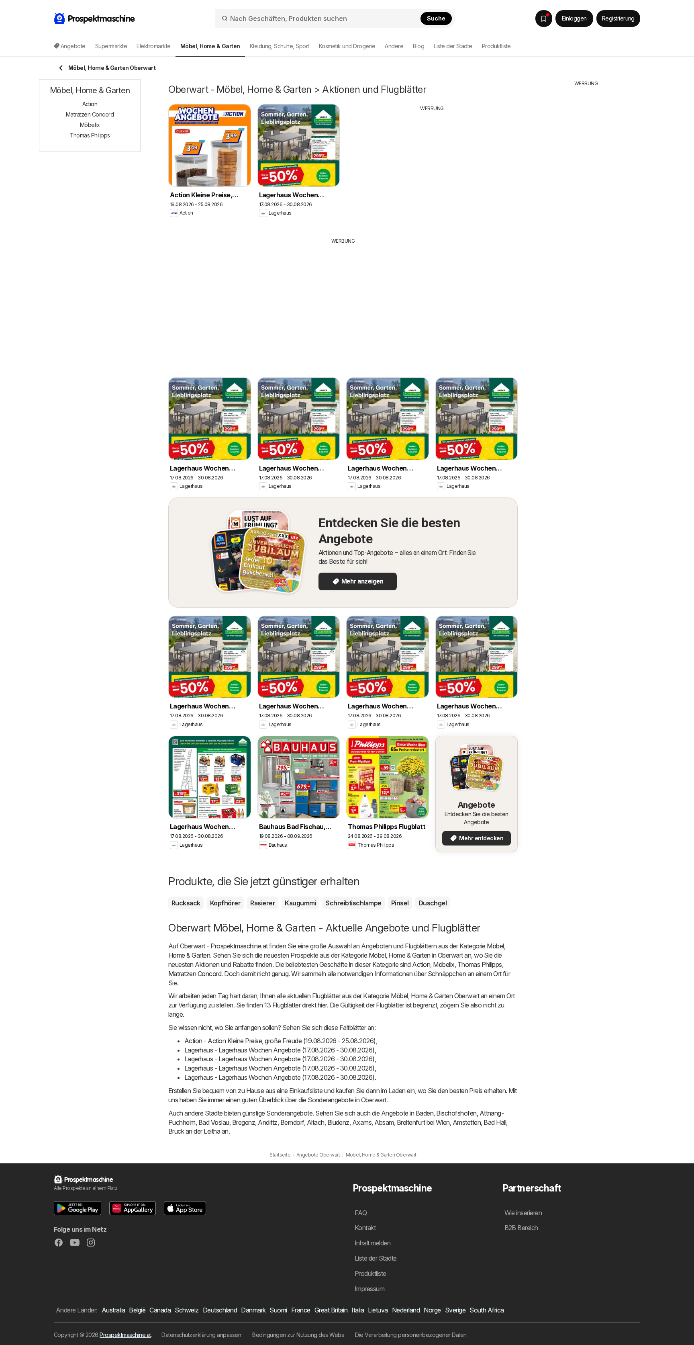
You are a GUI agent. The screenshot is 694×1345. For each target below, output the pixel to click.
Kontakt (365, 1228)
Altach (316, 1122)
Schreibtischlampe (353, 903)
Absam (384, 1122)
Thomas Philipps (479, 964)
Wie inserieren (523, 1213)
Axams (361, 1122)
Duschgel (432, 903)
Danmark (253, 1310)
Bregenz (243, 1122)
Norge (432, 1310)
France (300, 1310)
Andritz (267, 1122)
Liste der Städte (453, 46)
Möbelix (443, 964)
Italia (357, 1310)
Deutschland (220, 1310)
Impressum (369, 1289)
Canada (160, 1310)
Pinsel (400, 903)
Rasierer (262, 903)
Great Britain (330, 1310)
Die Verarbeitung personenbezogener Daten (411, 1334)
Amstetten (467, 1122)
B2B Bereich (521, 1228)
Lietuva (378, 1310)
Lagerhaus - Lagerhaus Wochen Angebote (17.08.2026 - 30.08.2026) (279, 1050)
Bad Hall (495, 1122)
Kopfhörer (225, 903)
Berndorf (292, 1122)
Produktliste (496, 46)
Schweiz (186, 1310)
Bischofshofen (456, 1113)
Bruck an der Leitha (194, 1131)
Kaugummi (300, 903)
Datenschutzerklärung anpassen (201, 1334)
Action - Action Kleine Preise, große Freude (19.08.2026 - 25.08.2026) (280, 1041)
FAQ (361, 1213)
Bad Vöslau (213, 1122)
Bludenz (338, 1122)
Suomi (278, 1310)
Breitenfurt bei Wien (423, 1122)
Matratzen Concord (194, 974)
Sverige (455, 1310)
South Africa (486, 1310)
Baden (424, 1113)
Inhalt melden (372, 1243)
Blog (418, 46)
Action (421, 964)
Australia (113, 1310)
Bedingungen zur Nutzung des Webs (298, 1334)
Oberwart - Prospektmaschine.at (224, 946)
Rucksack (185, 903)
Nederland (406, 1310)
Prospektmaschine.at (125, 1334)
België (137, 1310)
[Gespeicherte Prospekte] (543, 18)
